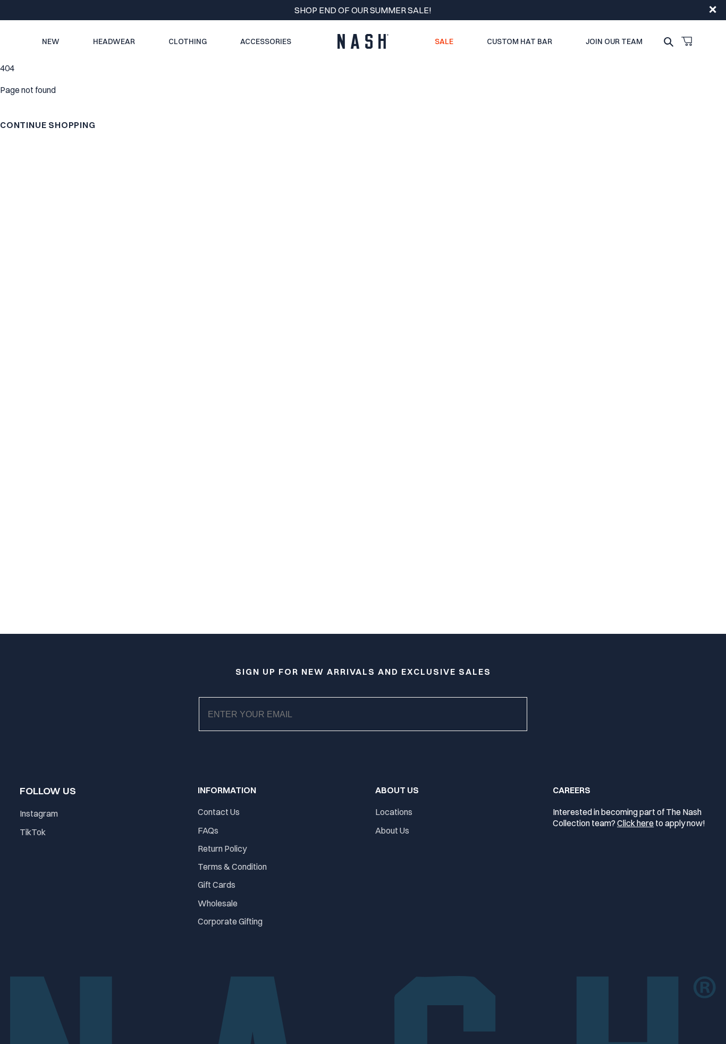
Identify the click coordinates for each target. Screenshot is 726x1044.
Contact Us (219, 812)
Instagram (39, 813)
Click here (635, 823)
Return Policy (222, 848)
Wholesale (218, 903)
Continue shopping (48, 125)
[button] (686, 41)
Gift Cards (216, 884)
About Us (392, 830)
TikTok (33, 832)
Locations (393, 812)
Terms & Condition (232, 866)
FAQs (208, 830)
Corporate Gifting (230, 921)
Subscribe (371, 724)
